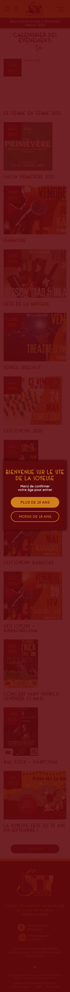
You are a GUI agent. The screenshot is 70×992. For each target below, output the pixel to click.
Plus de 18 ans (35, 502)
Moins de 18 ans (35, 516)
